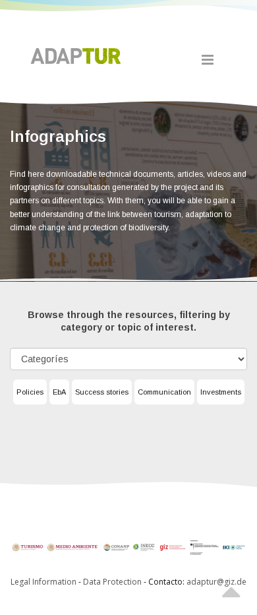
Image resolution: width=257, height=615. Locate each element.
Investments (220, 392)
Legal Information (43, 581)
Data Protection (113, 581)
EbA (59, 392)
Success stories (101, 392)
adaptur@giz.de (216, 581)
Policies (29, 392)
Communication (164, 392)
